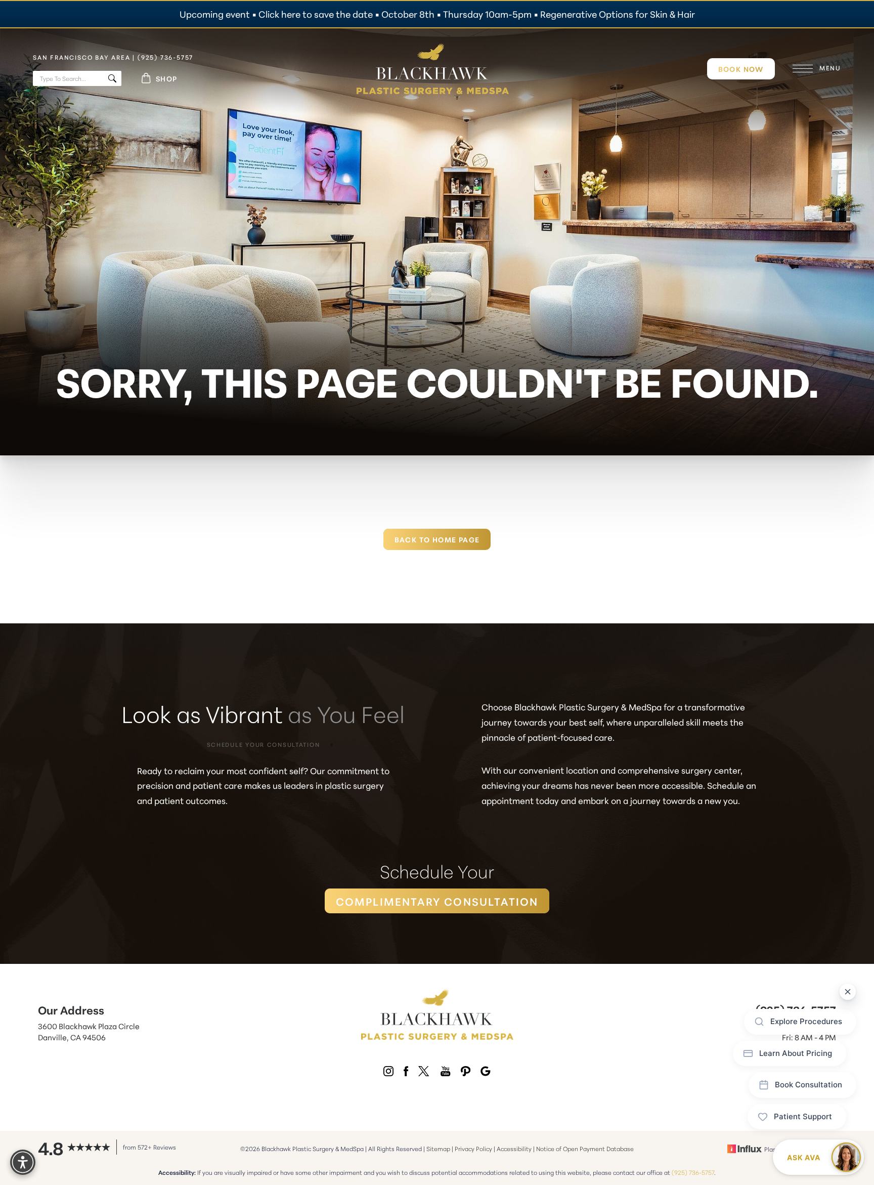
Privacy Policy (473, 1148)
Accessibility (514, 1148)
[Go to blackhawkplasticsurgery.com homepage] (433, 69)
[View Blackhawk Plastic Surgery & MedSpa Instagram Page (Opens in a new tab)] (388, 1072)
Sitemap (438, 1148)
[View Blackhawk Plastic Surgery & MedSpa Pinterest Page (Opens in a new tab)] (465, 1072)
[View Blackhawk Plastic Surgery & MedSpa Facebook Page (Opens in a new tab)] (406, 1072)
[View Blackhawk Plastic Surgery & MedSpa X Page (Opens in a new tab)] (424, 1072)
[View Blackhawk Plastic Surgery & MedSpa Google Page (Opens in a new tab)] (485, 1072)
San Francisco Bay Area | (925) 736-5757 (113, 57)
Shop (167, 78)
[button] (803, 68)
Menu (830, 68)
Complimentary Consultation (437, 901)
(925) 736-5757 (693, 1172)
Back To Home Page (437, 539)
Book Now (741, 69)
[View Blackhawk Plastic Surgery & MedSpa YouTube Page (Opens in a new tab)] (445, 1072)
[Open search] (78, 78)
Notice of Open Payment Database (585, 1148)
